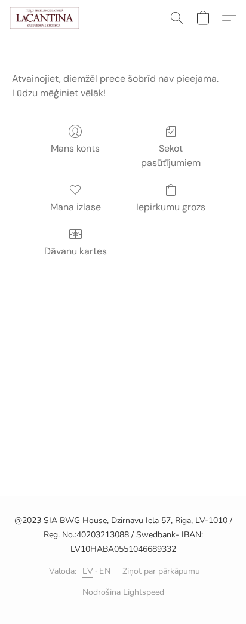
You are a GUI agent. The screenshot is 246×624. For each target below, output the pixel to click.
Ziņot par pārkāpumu (161, 571)
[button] (46, 18)
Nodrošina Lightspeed (123, 592)
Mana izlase (75, 207)
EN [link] (104, 571)
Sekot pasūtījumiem (171, 155)
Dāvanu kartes (75, 251)
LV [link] (87, 571)
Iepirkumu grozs (170, 207)
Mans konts (75, 148)
